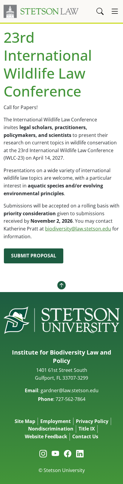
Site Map (25, 421)
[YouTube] (55, 453)
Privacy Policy (92, 421)
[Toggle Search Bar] (100, 11)
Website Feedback (46, 436)
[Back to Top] (61, 285)
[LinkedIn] (80, 453)
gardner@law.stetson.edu (70, 390)
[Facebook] (67, 453)
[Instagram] (43, 453)
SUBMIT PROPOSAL (33, 255)
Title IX (87, 428)
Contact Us (85, 436)
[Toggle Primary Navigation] (114, 11)
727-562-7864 (70, 399)
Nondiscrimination (50, 428)
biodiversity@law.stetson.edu (78, 228)
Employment (55, 421)
